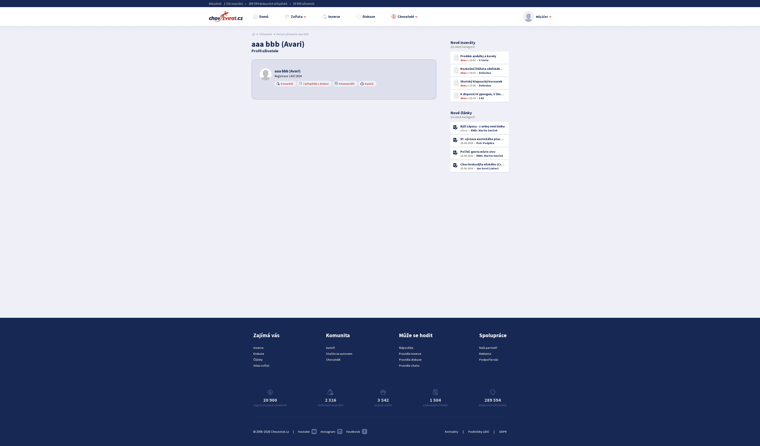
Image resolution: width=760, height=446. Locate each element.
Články (258, 360)
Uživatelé (265, 34)
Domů (263, 16)
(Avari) (288, 70)
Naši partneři (488, 348)
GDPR (503, 432)
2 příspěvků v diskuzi (316, 83)
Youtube (304, 432)
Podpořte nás (488, 360)
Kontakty (451, 432)
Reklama (485, 354)
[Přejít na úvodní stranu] (253, 34)
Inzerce (334, 16)
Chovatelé (406, 16)
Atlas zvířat (261, 365)
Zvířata (297, 16)
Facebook (353, 432)
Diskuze (369, 16)
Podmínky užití (478, 432)
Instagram (328, 432)
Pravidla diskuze (410, 360)
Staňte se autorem (339, 354)
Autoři (330, 348)
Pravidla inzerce (410, 354)
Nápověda (406, 348)
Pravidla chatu (409, 365)
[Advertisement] (480, 239)
